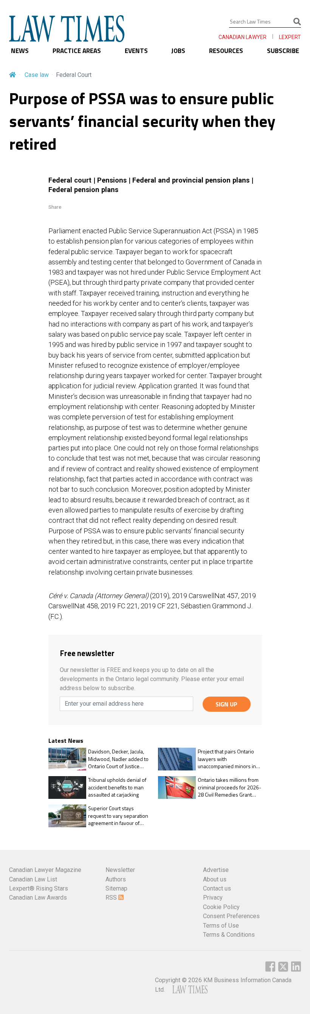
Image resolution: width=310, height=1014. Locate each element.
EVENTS (136, 51)
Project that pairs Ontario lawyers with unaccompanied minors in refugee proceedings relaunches (227, 759)
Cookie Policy (221, 907)
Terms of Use (221, 925)
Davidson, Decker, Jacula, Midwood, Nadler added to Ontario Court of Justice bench (118, 759)
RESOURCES (226, 51)
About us (214, 879)
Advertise (216, 869)
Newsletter (120, 869)
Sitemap (116, 888)
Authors (115, 879)
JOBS (178, 51)
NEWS (20, 51)
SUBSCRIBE (283, 51)
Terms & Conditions (229, 934)
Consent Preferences (231, 916)
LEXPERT (290, 37)
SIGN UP (226, 704)
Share (54, 207)
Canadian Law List (33, 879)
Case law (37, 74)
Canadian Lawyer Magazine (45, 869)
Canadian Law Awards (38, 897)
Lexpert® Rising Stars (38, 888)
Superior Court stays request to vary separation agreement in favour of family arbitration (118, 816)
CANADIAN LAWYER (243, 37)
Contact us (217, 888)
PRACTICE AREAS (77, 51)
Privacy (213, 897)
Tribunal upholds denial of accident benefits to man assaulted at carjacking (117, 787)
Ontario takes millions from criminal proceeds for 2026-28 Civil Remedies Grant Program (229, 787)
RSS (111, 897)
